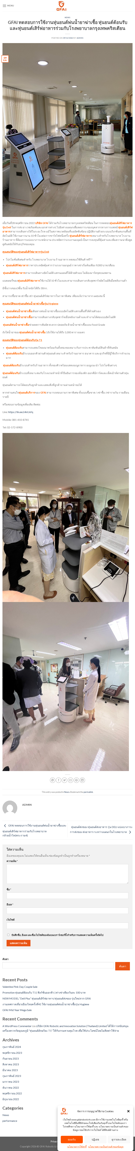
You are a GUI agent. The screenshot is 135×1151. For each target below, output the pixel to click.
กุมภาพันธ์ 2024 (11, 1046)
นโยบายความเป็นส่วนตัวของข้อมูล (105, 1146)
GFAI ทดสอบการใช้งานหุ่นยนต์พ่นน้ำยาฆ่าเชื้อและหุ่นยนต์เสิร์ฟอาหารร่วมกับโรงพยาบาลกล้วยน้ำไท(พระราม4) (34, 830)
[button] (128, 1111)
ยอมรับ (72, 1139)
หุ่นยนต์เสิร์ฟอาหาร (80, 235)
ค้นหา (5, 959)
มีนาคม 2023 (10, 1070)
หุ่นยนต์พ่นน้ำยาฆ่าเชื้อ (19, 311)
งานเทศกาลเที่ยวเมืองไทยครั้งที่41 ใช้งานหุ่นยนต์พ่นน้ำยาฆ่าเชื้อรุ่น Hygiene (45, 1004)
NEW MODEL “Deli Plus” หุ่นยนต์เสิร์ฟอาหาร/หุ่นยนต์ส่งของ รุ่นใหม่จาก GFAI (46, 998)
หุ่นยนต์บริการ (27, 392)
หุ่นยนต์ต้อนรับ (14, 347)
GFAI (43, 392)
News (67, 17)
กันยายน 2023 (10, 1058)
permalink (88, 792)
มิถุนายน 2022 (10, 1099)
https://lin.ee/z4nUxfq (20, 411)
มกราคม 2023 (10, 1081)
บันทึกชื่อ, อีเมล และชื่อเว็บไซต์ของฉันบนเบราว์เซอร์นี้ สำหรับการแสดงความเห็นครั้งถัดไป (57, 935)
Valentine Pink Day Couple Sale (19, 986)
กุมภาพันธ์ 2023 (11, 1075)
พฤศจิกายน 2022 (12, 1093)
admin (80, 38)
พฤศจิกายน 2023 (12, 1052)
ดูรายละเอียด (119, 1139)
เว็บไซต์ (10, 919)
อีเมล (10, 904)
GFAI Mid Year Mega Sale (17, 1010)
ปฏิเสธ (95, 1139)
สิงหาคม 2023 (10, 1064)
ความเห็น (12, 861)
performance (9, 1120)
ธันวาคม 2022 (10, 1087)
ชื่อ (9, 889)
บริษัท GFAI (41, 222)
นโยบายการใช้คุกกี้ (77, 1146)
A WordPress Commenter (17, 1026)
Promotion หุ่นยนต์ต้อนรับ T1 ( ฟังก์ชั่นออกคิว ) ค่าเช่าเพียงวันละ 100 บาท (44, 992)
